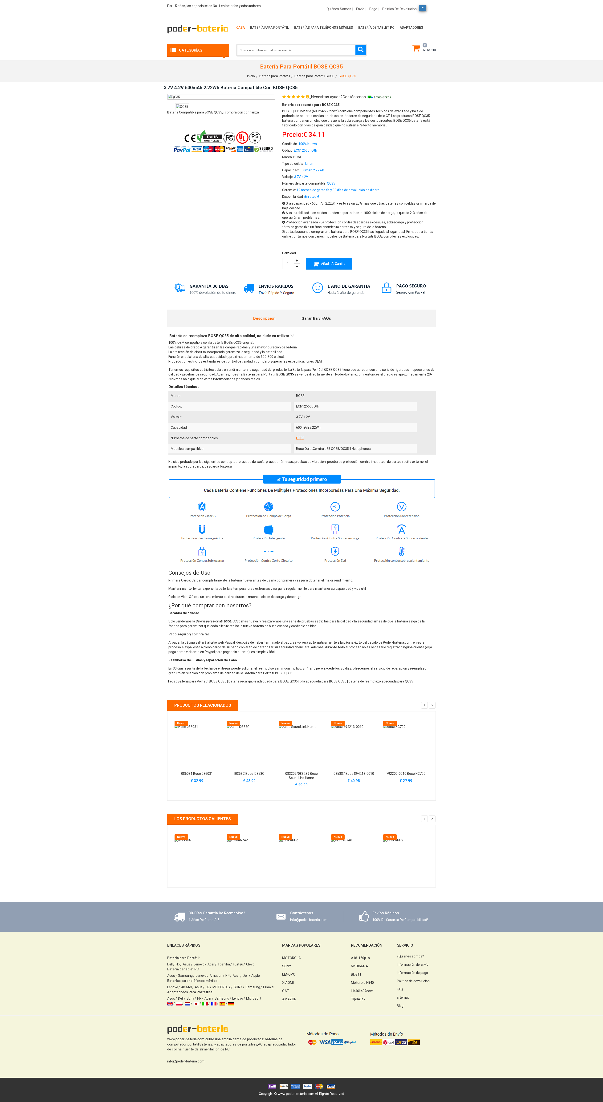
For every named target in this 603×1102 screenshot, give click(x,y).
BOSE (300, 396)
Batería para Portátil (269, 27)
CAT (285, 991)
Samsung (185, 975)
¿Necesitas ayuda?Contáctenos (337, 96)
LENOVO (288, 974)
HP (227, 975)
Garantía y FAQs (316, 318)
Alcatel (186, 987)
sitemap (403, 997)
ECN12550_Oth (307, 406)
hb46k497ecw (362, 991)
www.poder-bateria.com (296, 1094)
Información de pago (412, 973)
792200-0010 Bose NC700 (405, 773)
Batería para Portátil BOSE (314, 76)
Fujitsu (238, 964)
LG (207, 987)
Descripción (264, 318)
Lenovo (199, 964)
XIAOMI (288, 983)
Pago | (374, 9)
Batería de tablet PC (376, 27)
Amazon (216, 975)
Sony (190, 998)
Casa (240, 27)
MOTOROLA (221, 987)
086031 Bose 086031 (197, 773)
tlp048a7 (358, 999)
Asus (187, 964)
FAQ (400, 989)
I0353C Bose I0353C (249, 773)
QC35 (300, 438)
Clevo (250, 964)
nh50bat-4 (359, 966)
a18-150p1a (360, 958)
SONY (238, 987)
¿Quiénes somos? (410, 956)
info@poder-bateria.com (185, 1061)
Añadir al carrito (332, 264)
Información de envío (412, 964)
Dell (170, 964)
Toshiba (224, 964)
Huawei (268, 987)
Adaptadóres (411, 27)
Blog (400, 1006)
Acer (211, 964)
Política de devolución (399, 9)
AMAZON (289, 999)
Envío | (361, 9)
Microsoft (253, 998)
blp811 (356, 974)
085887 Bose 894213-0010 (354, 773)
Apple (255, 975)
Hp (178, 964)
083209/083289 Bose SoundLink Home (301, 776)
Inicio (251, 76)
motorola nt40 (362, 983)
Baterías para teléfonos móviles (323, 27)
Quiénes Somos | (339, 9)
